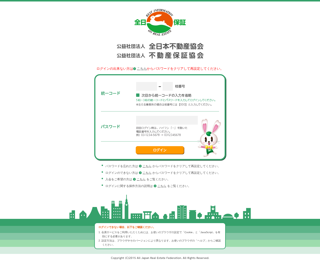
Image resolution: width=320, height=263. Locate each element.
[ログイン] (160, 150)
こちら (142, 68)
